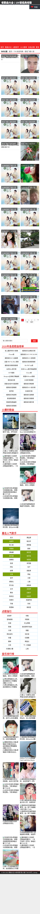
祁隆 (29, 616)
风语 (11, 623)
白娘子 (29, 592)
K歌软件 (16, 47)
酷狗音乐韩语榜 (29, 384)
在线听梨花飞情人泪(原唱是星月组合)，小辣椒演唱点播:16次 (28, 253)
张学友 (29, 556)
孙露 (11, 638)
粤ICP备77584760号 (26, 872)
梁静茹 (11, 559)
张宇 (11, 578)
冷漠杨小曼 (11, 649)
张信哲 (29, 552)
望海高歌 (11, 619)
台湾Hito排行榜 (11, 369)
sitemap (35, 872)
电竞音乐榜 (11, 380)
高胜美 (29, 570)
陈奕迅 (11, 596)
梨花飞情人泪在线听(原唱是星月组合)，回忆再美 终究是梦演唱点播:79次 (9, 143)
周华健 (11, 556)
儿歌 (28, 581)
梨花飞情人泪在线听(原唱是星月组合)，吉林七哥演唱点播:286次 (28, 56)
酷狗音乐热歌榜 (29, 398)
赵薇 (11, 570)
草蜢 (28, 574)
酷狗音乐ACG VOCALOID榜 (29, 355)
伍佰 (11, 563)
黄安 (11, 592)
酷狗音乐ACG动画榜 (11, 358)
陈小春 (11, 545)
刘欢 (28, 603)
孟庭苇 (11, 541)
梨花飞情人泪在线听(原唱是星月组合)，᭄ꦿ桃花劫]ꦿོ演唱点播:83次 (28, 122)
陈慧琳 (11, 607)
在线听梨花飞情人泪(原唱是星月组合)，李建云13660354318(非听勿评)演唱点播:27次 (28, 231)
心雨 (29, 649)
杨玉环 (29, 541)
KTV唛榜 (11, 373)
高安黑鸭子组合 (29, 627)
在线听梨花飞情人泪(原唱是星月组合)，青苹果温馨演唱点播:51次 (28, 187)
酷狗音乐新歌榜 (11, 406)
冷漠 (11, 630)
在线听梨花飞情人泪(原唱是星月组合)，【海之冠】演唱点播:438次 (28, 165)
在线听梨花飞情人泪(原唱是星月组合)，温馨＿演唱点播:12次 (9, 187)
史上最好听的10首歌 (11, 351)
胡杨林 (29, 585)
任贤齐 (29, 596)
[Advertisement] (20, 21)
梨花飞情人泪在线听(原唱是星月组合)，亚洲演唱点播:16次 (28, 100)
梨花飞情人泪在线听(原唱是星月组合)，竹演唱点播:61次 (28, 143)
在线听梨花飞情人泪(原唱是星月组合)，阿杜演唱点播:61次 (9, 209)
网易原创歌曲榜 (11, 402)
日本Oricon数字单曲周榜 (29, 369)
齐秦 (11, 603)
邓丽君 (11, 548)
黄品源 (29, 537)
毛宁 (28, 567)
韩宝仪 (29, 641)
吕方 (11, 537)
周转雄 (29, 545)
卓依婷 (29, 589)
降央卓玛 (11, 634)
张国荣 (29, 559)
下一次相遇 (28, 645)
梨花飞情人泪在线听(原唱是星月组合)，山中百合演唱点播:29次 (28, 78)
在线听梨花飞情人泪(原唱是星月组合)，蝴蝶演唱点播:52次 (28, 297)
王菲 (11, 574)
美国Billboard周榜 (29, 376)
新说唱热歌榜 (11, 398)
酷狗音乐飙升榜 (29, 402)
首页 (2, 47)
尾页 (31, 322)
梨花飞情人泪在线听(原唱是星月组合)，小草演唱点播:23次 (9, 78)
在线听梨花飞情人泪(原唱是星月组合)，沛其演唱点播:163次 (9, 275)
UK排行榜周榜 (28, 380)
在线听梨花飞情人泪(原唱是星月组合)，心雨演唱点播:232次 (9, 231)
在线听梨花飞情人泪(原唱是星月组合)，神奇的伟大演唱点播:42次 (28, 209)
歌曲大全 (8, 47)
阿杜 (11, 567)
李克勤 (29, 563)
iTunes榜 (11, 354)
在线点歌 (31, 47)
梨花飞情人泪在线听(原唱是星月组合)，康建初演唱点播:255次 (9, 100)
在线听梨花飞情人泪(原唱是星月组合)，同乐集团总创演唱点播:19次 (28, 275)
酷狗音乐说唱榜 (29, 395)
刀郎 (28, 578)
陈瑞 (11, 627)
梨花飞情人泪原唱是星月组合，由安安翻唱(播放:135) (9, 319)
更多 (37, 47)
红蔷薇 (29, 638)
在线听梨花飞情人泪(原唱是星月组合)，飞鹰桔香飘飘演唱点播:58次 (9, 165)
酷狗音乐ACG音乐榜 (28, 387)
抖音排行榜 (28, 391)
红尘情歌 (29, 623)
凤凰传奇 (29, 600)
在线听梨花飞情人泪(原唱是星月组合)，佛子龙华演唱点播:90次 (9, 297)
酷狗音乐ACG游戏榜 (28, 358)
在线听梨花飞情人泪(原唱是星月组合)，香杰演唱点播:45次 (9, 253)
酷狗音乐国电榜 (11, 387)
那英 (28, 548)
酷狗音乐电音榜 (11, 395)
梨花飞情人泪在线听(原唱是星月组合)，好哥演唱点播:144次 (9, 122)
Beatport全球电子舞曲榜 (11, 376)
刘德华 (11, 600)
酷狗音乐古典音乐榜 (28, 351)
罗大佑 (11, 585)
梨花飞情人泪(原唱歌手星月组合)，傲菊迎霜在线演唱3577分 (9, 56)
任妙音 (29, 634)
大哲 (11, 645)
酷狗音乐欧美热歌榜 (11, 365)
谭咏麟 (11, 552)
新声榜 (11, 391)
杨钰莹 (29, 607)
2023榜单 (23, 47)
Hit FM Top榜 (29, 365)
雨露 (29, 630)
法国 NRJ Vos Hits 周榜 (11, 362)
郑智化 (11, 581)
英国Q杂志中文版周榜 (11, 384)
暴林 (11, 641)
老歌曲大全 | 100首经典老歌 (16, 2)
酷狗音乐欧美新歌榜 (28, 362)
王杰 (11, 589)
